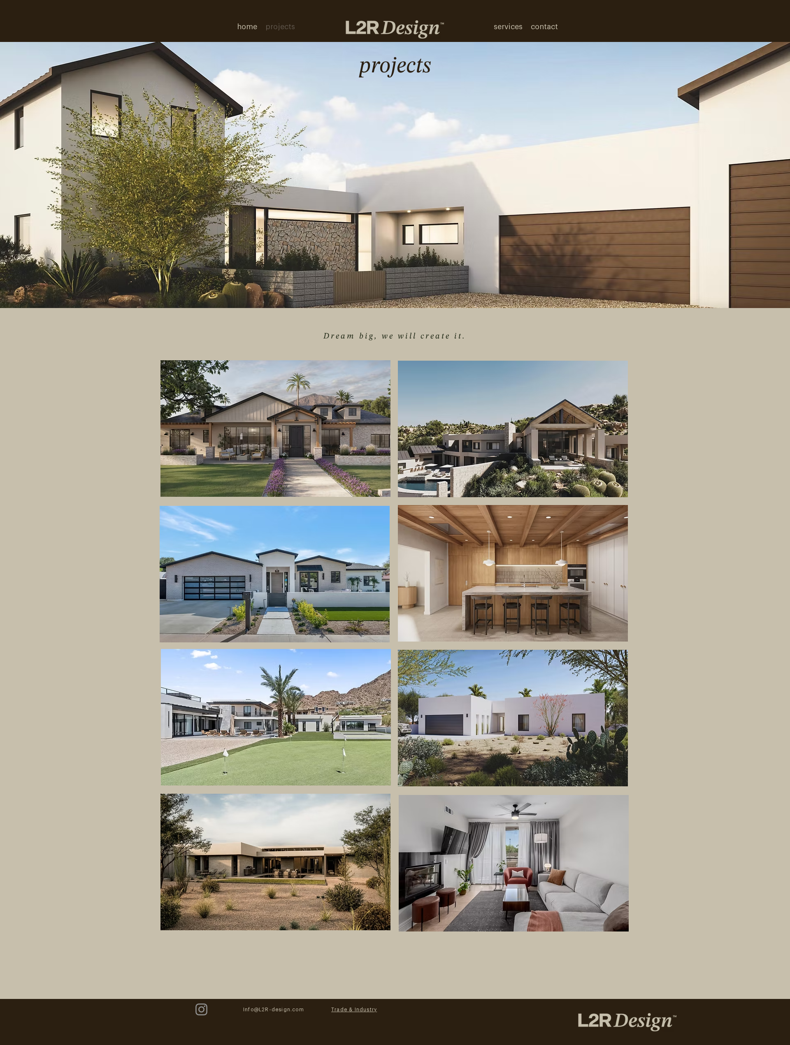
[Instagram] (201, 1009)
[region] (275, 427)
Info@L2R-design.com (273, 1009)
